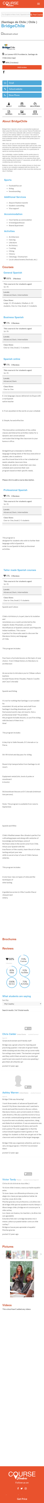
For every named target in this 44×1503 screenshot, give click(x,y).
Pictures (22, 114)
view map (11, 58)
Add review (22, 67)
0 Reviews (15, 323)
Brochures (35, 106)
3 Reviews (17, 278)
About (9, 106)
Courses (22, 106)
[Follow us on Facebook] (18, 1488)
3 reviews (14, 62)
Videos (35, 114)
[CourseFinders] (10, 4)
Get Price (22, 1498)
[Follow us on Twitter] (22, 1488)
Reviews (9, 114)
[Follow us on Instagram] (26, 1488)
